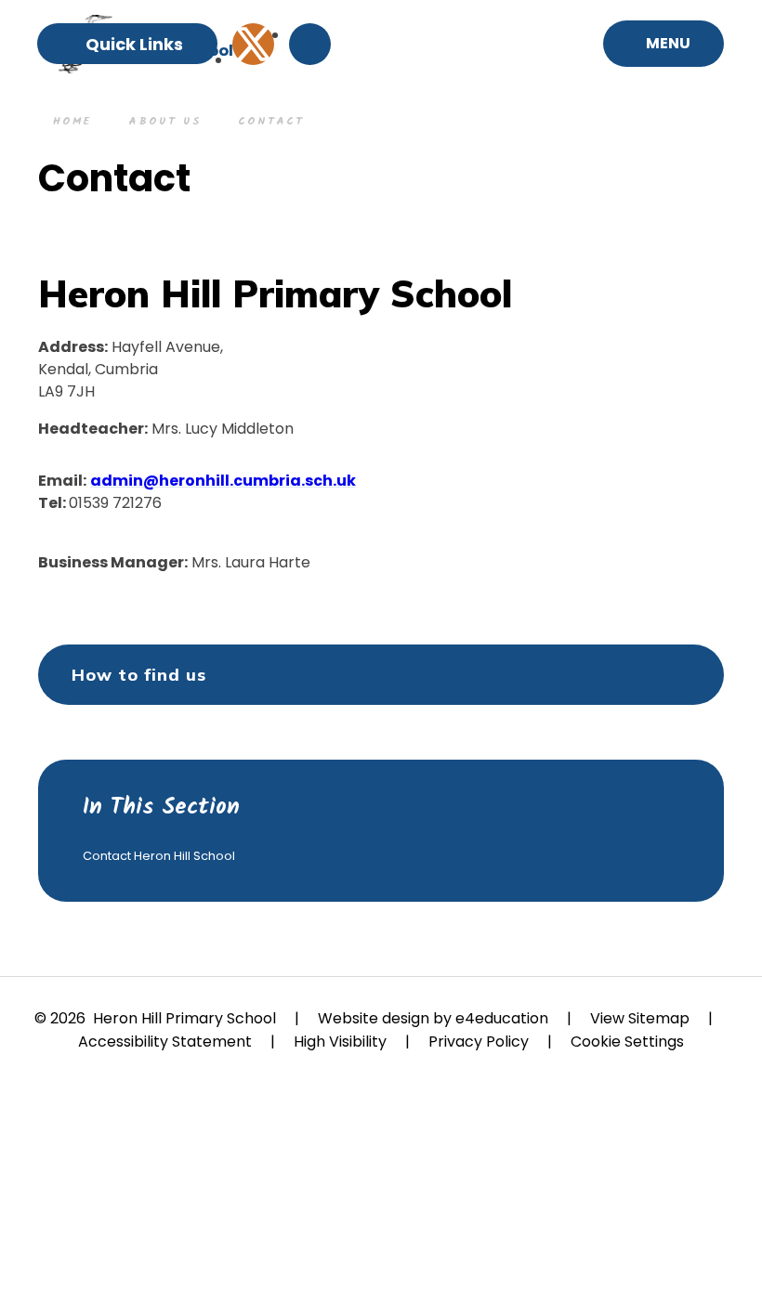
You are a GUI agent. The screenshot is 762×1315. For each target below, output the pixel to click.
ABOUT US (164, 121)
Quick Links (134, 44)
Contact (271, 121)
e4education (501, 1018)
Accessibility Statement (165, 1041)
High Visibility (340, 1041)
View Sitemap (640, 1018)
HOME (72, 121)
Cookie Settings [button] (627, 1041)
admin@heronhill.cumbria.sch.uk (223, 480)
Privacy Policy (478, 1041)
